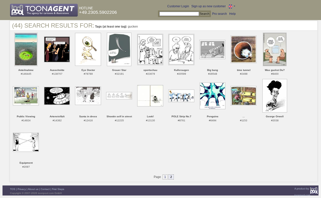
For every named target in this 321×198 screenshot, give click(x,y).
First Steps (58, 189)
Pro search (219, 14)
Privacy (22, 189)
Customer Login (178, 6)
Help (232, 14)
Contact (45, 189)
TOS (12, 189)
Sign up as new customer (208, 6)
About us (33, 189)
